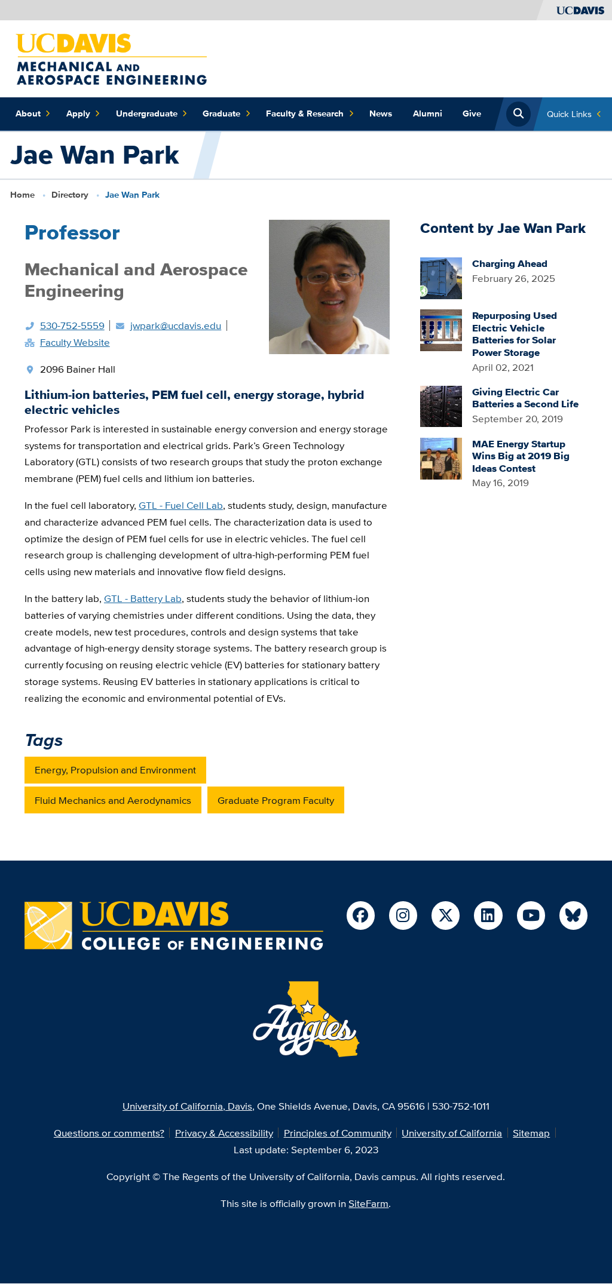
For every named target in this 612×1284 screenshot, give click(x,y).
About (28, 113)
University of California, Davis (187, 1105)
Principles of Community (337, 1132)
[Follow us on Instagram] (403, 915)
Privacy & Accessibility (224, 1132)
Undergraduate (147, 113)
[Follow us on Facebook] (361, 915)
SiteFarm (368, 1203)
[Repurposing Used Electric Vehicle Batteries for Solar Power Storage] (441, 328)
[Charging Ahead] (441, 276)
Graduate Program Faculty (276, 799)
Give (472, 113)
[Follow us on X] (446, 915)
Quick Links (569, 113)
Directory (69, 194)
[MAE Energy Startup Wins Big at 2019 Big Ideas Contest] (441, 457)
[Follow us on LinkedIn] (488, 915)
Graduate (221, 113)
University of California (452, 1132)
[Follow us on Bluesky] (573, 915)
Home (22, 194)
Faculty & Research (305, 113)
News (380, 113)
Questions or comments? (109, 1132)
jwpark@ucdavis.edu (175, 325)
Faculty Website (75, 341)
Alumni (427, 113)
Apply (78, 113)
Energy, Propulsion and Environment (115, 769)
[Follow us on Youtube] (531, 915)
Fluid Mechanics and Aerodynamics (113, 799)
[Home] (111, 57)
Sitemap (531, 1132)
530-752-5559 (72, 325)
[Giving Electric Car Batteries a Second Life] (441, 405)
